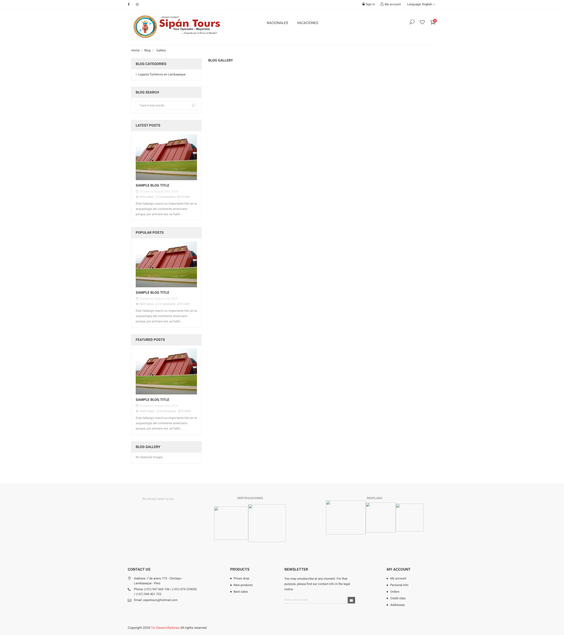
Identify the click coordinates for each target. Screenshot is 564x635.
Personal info (399, 585)
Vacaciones (307, 23)
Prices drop (241, 578)
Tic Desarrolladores (165, 628)
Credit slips (398, 598)
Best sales (241, 592)
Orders (394, 592)
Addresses (397, 605)
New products (243, 585)
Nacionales (277, 23)
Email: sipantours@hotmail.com (156, 600)
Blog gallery (148, 447)
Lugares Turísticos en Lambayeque (162, 74)
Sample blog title (152, 185)
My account (398, 569)
